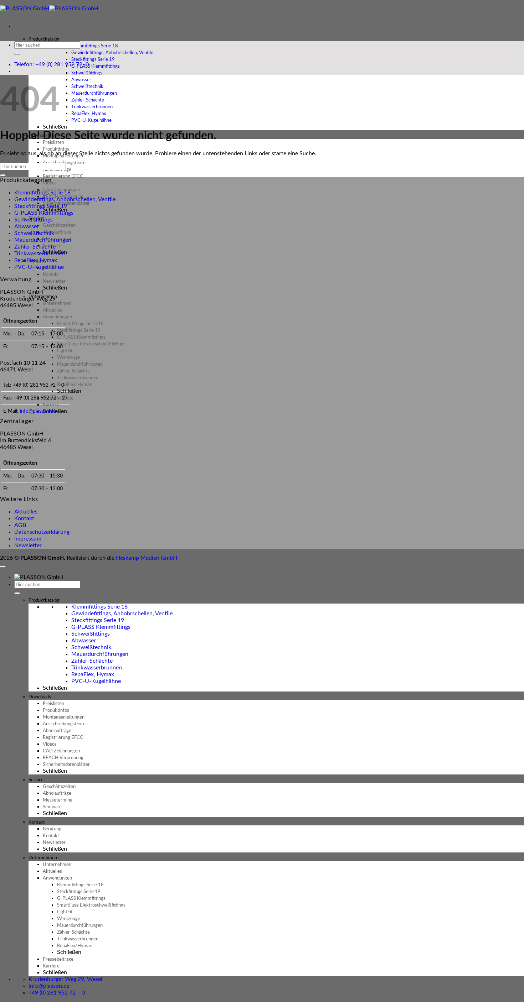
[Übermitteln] (17, 54)
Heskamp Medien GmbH (146, 558)
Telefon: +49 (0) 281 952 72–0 (51, 64)
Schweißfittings (33, 220)
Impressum (27, 539)
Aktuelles (25, 512)
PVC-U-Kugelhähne (91, 120)
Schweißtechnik (34, 233)
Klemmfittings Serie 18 (42, 192)
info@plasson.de (38, 411)
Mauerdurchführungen (42, 240)
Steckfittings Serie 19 (40, 206)
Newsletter (28, 545)
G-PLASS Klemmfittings (43, 213)
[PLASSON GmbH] (49, 8)
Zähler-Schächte (35, 247)
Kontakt (24, 518)
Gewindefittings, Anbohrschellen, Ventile (64, 199)
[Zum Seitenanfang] (3, 566)
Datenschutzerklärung (42, 532)
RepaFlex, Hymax (35, 260)
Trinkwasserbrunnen (39, 253)
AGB (20, 525)
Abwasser (26, 226)
